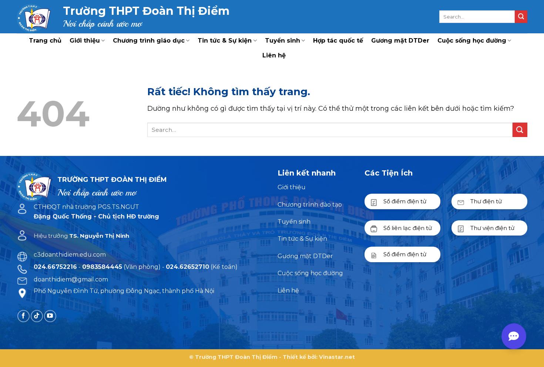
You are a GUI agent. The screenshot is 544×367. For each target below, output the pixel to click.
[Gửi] (521, 16)
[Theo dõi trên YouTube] (50, 316)
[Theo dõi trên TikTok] (37, 316)
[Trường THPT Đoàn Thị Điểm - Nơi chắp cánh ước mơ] (34, 16)
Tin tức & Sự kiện (225, 40)
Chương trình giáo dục (149, 40)
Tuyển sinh (282, 40)
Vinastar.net (337, 357)
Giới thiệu (85, 40)
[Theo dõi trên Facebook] (23, 316)
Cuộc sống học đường (471, 40)
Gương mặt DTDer (400, 40)
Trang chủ (45, 40)
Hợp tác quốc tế (338, 40)
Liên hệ (274, 55)
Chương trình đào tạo (310, 204)
